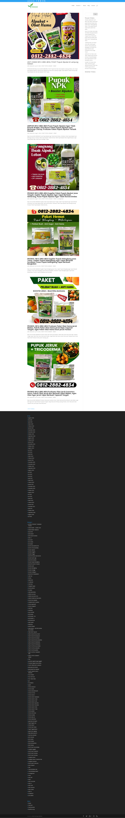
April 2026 (30, 422)
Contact (93, 5)
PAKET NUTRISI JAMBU (33, 650)
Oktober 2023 (31, 466)
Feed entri (30, 805)
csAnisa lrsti (31, 66)
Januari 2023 (30, 484)
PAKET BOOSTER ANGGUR (34, 636)
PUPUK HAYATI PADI (32, 707)
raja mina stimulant (32, 735)
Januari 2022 (30, 504)
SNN (29, 767)
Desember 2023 (31, 462)
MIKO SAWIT (31, 622)
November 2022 (31, 488)
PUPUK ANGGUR (31, 686)
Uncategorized (60, 198)
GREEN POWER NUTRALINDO (34, 598)
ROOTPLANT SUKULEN (33, 763)
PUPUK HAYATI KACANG (33, 705)
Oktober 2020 (31, 510)
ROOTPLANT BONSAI (33, 753)
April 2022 (30, 498)
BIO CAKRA (30, 541)
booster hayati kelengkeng (33, 562)
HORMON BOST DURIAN (33, 602)
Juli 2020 (30, 516)
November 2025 (31, 432)
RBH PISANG (31, 745)
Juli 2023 (30, 472)
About (84, 5)
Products (78, 5)
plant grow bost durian (33, 667)
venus (29, 775)
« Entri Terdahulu (30, 408)
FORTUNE (30, 584)
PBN (29, 659)
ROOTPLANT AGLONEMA (33, 747)
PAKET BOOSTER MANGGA (34, 642)
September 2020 (31, 512)
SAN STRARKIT (31, 765)
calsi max (30, 576)
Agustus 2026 (31, 418)
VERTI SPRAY (31, 789)
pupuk (29, 684)
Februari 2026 (31, 426)
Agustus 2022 (31, 492)
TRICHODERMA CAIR (32, 769)
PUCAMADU (30, 682)
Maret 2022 (30, 500)
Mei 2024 (30, 452)
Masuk (29, 803)
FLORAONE (30, 582)
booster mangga (31, 570)
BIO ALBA (30, 539)
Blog (89, 5)
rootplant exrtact (31, 757)
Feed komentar (31, 807)
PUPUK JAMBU (31, 711)
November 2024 (31, 444)
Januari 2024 (30, 460)
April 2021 (30, 508)
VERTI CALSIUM (31, 781)
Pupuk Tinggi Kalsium (32, 729)
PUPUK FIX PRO (31, 693)
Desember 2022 (31, 486)
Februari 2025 (31, 440)
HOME (73, 5)
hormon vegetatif (32, 606)
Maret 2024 (30, 456)
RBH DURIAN (31, 741)
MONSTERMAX (31, 626)
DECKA (29, 578)
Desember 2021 (31, 506)
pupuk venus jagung (32, 731)
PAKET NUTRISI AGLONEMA (34, 646)
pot (29, 680)
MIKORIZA (30, 624)
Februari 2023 (31, 482)
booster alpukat (31, 550)
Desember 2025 (31, 430)
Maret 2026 (30, 424)
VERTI (29, 779)
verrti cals (30, 777)
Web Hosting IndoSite (37, 816)
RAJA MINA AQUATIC (32, 733)
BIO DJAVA (30, 544)
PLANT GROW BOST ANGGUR (34, 665)
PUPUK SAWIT (31, 725)
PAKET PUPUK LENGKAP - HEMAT (49, 66)
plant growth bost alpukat (33, 669)
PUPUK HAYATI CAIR (32, 701)
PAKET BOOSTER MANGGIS (34, 644)
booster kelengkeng (32, 568)
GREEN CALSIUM (31, 594)
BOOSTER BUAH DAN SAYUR (34, 556)
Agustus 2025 (31, 438)
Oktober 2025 (31, 434)
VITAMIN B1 (30, 793)
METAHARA (30, 614)
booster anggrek (31, 552)
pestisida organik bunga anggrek (35, 661)
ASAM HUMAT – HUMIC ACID (34, 527)
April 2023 (30, 478)
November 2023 (31, 464)
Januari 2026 (30, 428)
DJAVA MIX (30, 580)
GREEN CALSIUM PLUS (33, 596)
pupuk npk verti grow (32, 721)
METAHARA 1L (31, 618)
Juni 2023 (30, 474)
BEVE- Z (30, 537)
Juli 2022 (30, 494)
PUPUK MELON (31, 717)
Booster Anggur (31, 554)
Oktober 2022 (31, 490)
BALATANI (30, 531)
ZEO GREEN (30, 795)
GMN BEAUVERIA (32, 592)
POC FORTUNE (31, 676)
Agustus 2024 (31, 448)
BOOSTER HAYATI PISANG (34, 564)
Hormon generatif (32, 604)
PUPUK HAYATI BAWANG (33, 697)
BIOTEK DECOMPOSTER (33, 545)
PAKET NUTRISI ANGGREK (34, 648)
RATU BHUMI (31, 737)
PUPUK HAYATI (31, 695)
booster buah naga (32, 558)
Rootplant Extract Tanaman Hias (35, 759)
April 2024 (30, 454)
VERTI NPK (30, 785)
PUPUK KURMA (31, 715)
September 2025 (31, 436)
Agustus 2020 (31, 514)
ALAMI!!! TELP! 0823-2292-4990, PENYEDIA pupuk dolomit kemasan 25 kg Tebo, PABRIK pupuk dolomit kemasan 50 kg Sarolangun (91, 65)
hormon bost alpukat (32, 600)
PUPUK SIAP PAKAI (32, 727)
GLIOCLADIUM (31, 588)
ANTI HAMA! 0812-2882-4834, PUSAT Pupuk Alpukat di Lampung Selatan (52, 63)
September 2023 (31, 468)
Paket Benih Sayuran (32, 632)
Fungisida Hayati (31, 586)
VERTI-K (30, 791)
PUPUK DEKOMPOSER (33, 691)
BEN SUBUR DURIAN (32, 535)
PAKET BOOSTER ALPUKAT (34, 634)
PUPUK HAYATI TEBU (32, 709)
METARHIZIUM (31, 620)
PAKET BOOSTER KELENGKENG (35, 640)
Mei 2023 (30, 476)
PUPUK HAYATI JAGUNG (33, 703)
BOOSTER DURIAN (32, 560)
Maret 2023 (30, 480)
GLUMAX (30, 590)
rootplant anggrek (32, 749)
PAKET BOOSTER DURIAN (33, 638)
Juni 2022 (30, 496)
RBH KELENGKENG (32, 743)
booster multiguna (32, 572)
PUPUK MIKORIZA (32, 719)
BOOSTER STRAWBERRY (33, 574)
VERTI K (30, 783)
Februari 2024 (31, 458)
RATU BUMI (30, 739)
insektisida (30, 610)
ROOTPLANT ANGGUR (33, 751)
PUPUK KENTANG (32, 713)
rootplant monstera (32, 761)
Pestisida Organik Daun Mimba (34, 663)
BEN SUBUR (30, 533)
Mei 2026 (30, 420)
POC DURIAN (31, 674)
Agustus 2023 (31, 470)
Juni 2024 (30, 450)
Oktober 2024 (31, 446)
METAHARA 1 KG (31, 616)
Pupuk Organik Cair (32, 723)
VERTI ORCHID (31, 787)
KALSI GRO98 (31, 612)
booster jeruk (31, 566)
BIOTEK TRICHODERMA (33, 547)
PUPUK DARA (31, 689)
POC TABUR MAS (32, 678)
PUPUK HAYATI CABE (32, 699)
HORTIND (30, 608)
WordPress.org (31, 809)
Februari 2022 (31, 502)
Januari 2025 (30, 442)
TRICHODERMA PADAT (33, 771)
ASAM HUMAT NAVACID (33, 529)
